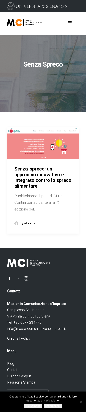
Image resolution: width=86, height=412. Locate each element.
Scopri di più (52, 405)
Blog (10, 363)
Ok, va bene (33, 405)
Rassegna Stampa (21, 382)
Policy (25, 338)
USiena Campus (19, 376)
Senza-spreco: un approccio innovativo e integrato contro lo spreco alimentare (42, 177)
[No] (81, 402)
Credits (12, 338)
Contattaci (15, 370)
